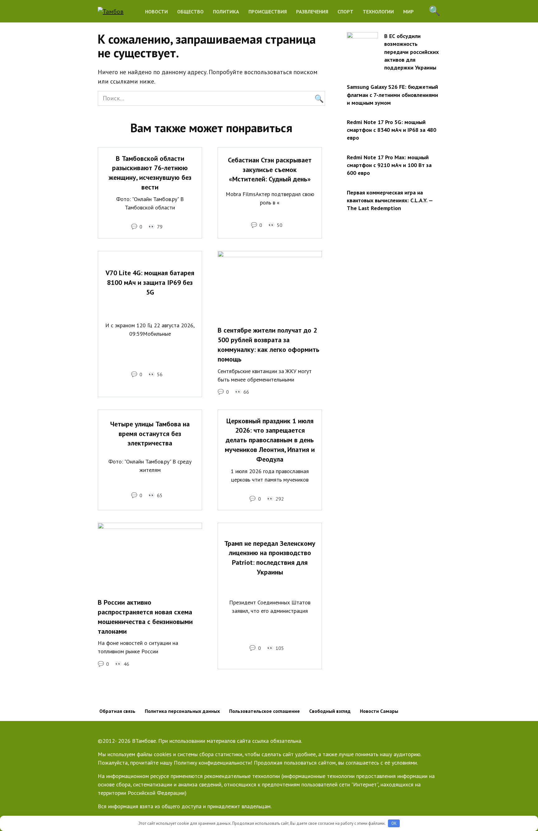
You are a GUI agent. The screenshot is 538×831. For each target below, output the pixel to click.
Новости (156, 11)
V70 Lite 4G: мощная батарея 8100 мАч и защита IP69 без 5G (150, 282)
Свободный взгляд (330, 711)
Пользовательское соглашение (264, 711)
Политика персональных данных (182, 711)
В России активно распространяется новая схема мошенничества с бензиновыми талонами (145, 616)
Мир (408, 11)
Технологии (378, 11)
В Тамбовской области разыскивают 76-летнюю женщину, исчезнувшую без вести (150, 172)
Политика (226, 11)
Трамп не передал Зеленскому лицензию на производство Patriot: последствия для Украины (269, 557)
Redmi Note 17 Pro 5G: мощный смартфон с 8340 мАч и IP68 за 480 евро (391, 129)
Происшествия (267, 11)
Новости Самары (379, 711)
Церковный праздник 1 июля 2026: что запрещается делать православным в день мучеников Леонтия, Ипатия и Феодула (270, 440)
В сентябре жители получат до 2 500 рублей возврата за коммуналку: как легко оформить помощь (268, 344)
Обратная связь (117, 711)
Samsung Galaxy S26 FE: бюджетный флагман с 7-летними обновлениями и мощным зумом (392, 94)
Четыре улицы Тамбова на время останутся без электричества (150, 434)
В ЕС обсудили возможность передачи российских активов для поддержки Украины (411, 51)
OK (394, 823)
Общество (190, 11)
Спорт (345, 11)
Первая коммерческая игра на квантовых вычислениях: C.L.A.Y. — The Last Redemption (390, 200)
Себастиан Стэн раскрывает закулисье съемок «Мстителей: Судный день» (270, 170)
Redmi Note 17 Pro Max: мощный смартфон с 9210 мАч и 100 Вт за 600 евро (389, 165)
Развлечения (312, 11)
